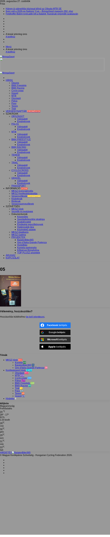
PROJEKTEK (18, 237)
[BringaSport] (7, 56)
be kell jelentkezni (35, 317)
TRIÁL (14, 162)
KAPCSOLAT (13, 258)
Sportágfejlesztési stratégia (31, 219)
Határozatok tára (25, 227)
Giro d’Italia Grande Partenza (32, 242)
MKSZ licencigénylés (22, 191)
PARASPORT (18, 186)
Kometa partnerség (27, 247)
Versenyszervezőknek (22, 204)
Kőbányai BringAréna (28, 250)
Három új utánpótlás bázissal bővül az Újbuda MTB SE (34, 8)
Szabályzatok (24, 222)
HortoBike (22, 245)
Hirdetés (10, 398)
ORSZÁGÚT (17, 116)
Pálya (14, 101)
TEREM (15, 155)
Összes (15, 83)
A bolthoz (10, 36)
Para (13, 103)
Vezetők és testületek (22, 211)
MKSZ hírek (17, 209)
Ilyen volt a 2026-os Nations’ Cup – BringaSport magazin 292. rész (39, 11)
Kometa (19, 362)
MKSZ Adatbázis (20, 232)
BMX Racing (17, 88)
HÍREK (9, 80)
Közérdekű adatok (26, 229)
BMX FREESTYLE (21, 139)
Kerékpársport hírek (16, 370)
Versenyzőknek (26, 196)
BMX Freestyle (18, 85)
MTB (13, 96)
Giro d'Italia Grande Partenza (29, 367)
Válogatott (22, 119)
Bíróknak (15, 201)
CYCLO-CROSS (20, 170)
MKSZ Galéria (18, 234)
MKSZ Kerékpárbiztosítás (24, 193)
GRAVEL (16, 178)
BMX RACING (18, 147)
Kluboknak (16, 198)
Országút (16, 98)
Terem (14, 106)
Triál (13, 108)
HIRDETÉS (6, 452)
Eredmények (23, 121)
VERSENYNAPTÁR (23, 111)
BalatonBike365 (25, 240)
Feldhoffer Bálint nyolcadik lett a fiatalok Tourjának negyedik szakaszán (42, 14)
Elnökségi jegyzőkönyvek (30, 224)
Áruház (10, 255)
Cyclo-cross (17, 90)
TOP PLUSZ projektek (28, 252)
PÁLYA (15, 124)
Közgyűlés (22, 216)
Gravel (14, 93)
